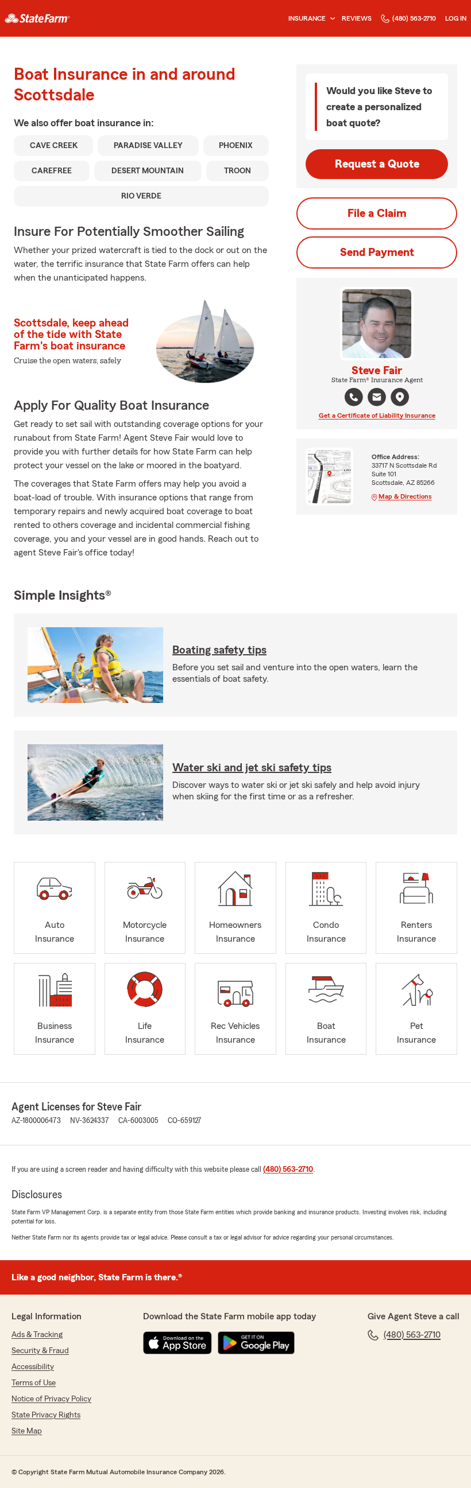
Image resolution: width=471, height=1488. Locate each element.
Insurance (307, 18)
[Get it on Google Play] (256, 1342)
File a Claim (377, 213)
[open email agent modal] (377, 398)
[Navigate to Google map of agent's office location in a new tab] (400, 397)
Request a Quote (377, 164)
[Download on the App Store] (177, 1342)
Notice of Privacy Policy (51, 1399)
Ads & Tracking (37, 1335)
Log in (455, 18)
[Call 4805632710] (354, 397)
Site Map (26, 1431)
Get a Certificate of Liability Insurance (377, 415)
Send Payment (377, 252)
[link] (37, 18)
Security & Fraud (40, 1351)
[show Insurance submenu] (330, 18)
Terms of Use (33, 1383)
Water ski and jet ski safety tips (251, 768)
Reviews (357, 18)
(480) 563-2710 (414, 18)
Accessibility (32, 1367)
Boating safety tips (219, 650)
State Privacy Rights (45, 1415)
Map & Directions (405, 496)
